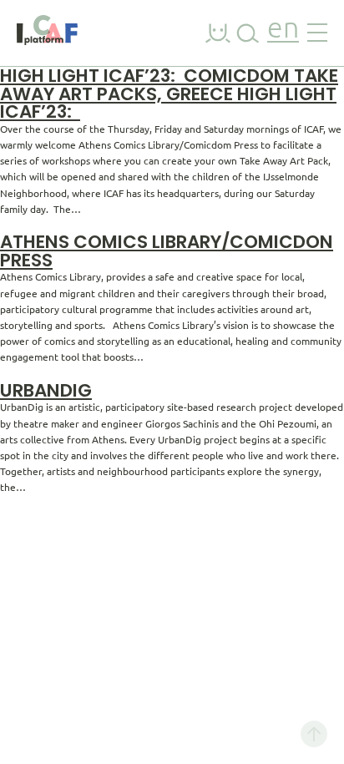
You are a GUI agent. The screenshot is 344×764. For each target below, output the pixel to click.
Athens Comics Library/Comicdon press (166, 251)
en (283, 30)
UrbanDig (46, 390)
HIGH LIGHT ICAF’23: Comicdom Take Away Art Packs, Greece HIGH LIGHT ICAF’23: (169, 93)
